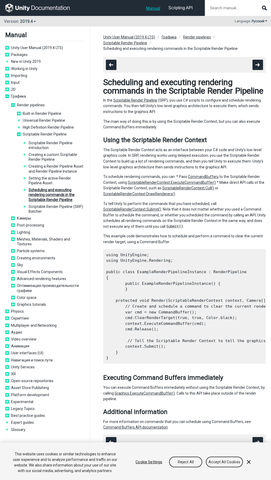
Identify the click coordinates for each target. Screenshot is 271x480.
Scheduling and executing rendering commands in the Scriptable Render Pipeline (52, 195)
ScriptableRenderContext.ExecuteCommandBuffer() (172, 182)
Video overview (24, 339)
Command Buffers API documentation (135, 427)
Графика (18, 96)
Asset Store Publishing (30, 388)
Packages (19, 55)
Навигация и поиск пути (32, 360)
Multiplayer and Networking (34, 325)
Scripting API (180, 8)
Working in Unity (24, 69)
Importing (19, 75)
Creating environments (36, 258)
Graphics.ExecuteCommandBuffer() (145, 393)
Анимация (20, 346)
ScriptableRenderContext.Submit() (132, 209)
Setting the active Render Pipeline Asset (50, 180)
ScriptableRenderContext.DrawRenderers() (139, 194)
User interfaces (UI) (27, 353)
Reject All (186, 462)
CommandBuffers (203, 176)
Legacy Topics (23, 409)
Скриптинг (20, 318)
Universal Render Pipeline (44, 120)
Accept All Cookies (224, 462)
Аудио (16, 332)
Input (15, 82)
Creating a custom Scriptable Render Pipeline (53, 157)
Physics (17, 311)
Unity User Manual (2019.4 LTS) (37, 48)
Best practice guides (28, 415)
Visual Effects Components (40, 272)
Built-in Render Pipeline (42, 113)
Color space (27, 297)
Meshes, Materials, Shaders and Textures (43, 241)
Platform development (30, 395)
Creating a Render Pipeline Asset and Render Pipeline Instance (56, 168)
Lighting (23, 232)
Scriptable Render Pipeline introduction (51, 145)
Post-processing (30, 225)
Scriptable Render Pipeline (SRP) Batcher (56, 208)
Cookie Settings (149, 462)
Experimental (22, 402)
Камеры (24, 218)
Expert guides (22, 422)
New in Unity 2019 (26, 61)
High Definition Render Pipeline (48, 127)
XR (13, 374)
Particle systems (31, 251)
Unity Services (23, 367)
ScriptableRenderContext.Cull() (188, 188)
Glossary (18, 429)
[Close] (249, 462)
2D (13, 89)
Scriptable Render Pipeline (45, 134)
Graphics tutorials (31, 304)
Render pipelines (31, 105)
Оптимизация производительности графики (48, 288)
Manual (153, 8)
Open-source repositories (32, 381)
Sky (20, 265)
